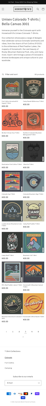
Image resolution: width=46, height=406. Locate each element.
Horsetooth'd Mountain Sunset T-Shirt (33, 286)
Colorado (8, 357)
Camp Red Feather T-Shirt (31, 224)
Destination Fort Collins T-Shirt (12, 164)
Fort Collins (9, 363)
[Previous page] (6, 331)
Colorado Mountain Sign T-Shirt (33, 194)
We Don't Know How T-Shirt (10, 133)
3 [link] (25, 332)
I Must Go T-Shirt (28, 164)
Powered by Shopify (30, 401)
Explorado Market (19, 401)
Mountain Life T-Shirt (30, 255)
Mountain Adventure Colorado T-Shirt (12, 317)
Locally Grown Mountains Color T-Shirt (12, 225)
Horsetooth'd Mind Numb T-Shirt (33, 316)
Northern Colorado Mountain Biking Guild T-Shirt (32, 134)
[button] (3, 9)
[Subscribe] (38, 383)
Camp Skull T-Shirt (8, 255)
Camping (8, 368)
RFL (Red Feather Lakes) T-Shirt (12, 285)
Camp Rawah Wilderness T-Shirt (33, 101)
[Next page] (23, 336)
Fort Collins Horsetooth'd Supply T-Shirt (10, 102)
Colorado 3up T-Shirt (8, 194)
